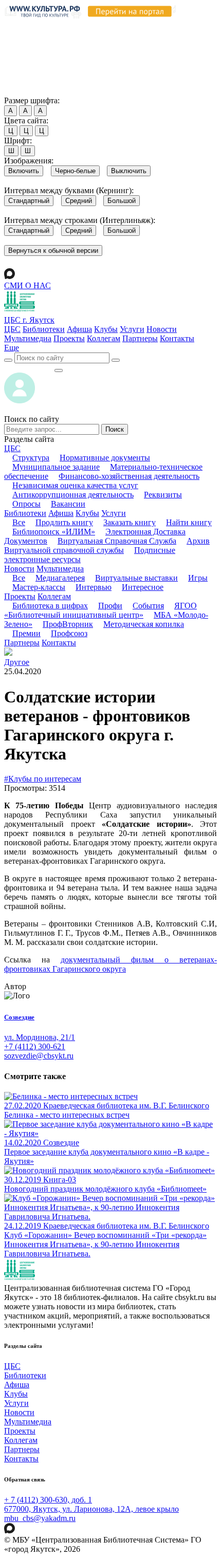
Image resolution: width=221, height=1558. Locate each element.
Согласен (23, 91)
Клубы (106, 329)
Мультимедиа (27, 338)
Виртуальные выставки (136, 577)
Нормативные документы (105, 457)
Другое (16, 662)
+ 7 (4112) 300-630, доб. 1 (48, 1499)
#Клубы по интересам (42, 778)
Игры (198, 577)
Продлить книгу (64, 522)
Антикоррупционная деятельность (73, 494)
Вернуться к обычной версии (53, 250)
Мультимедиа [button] (60, 568)
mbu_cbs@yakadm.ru (40, 1518)
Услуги (132, 329)
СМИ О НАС (27, 285)
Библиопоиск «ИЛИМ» (53, 531)
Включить (23, 171)
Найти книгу (189, 522)
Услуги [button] (113, 513)
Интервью (94, 587)
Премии (26, 633)
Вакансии (68, 503)
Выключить (128, 171)
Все (18, 522)
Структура (30, 457)
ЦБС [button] (12, 448)
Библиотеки (44, 329)
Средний (78, 201)
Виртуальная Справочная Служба (117, 540)
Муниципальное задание (56, 466)
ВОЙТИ (29, 367)
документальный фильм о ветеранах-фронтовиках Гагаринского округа (110, 964)
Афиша (79, 329)
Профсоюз (69, 633)
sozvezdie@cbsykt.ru (38, 1055)
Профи (110, 605)
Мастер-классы (38, 587)
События (148, 605)
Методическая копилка (143, 624)
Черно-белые (75, 171)
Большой (121, 201)
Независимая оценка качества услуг (75, 485)
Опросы (26, 503)
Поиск (114, 429)
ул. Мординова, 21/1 (39, 1037)
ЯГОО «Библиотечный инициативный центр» (100, 610)
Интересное (142, 587)
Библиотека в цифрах (50, 605)
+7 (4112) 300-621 (34, 1046)
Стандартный (28, 201)
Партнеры (140, 338)
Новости (161, 329)
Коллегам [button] (54, 596)
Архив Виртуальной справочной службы (107, 545)
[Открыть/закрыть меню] (58, 370)
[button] (11, 347)
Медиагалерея (60, 577)
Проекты (69, 338)
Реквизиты (163, 494)
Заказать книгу (129, 522)
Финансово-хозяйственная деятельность (129, 476)
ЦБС (12, 329)
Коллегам (103, 338)
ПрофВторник (68, 624)
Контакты (177, 338)
